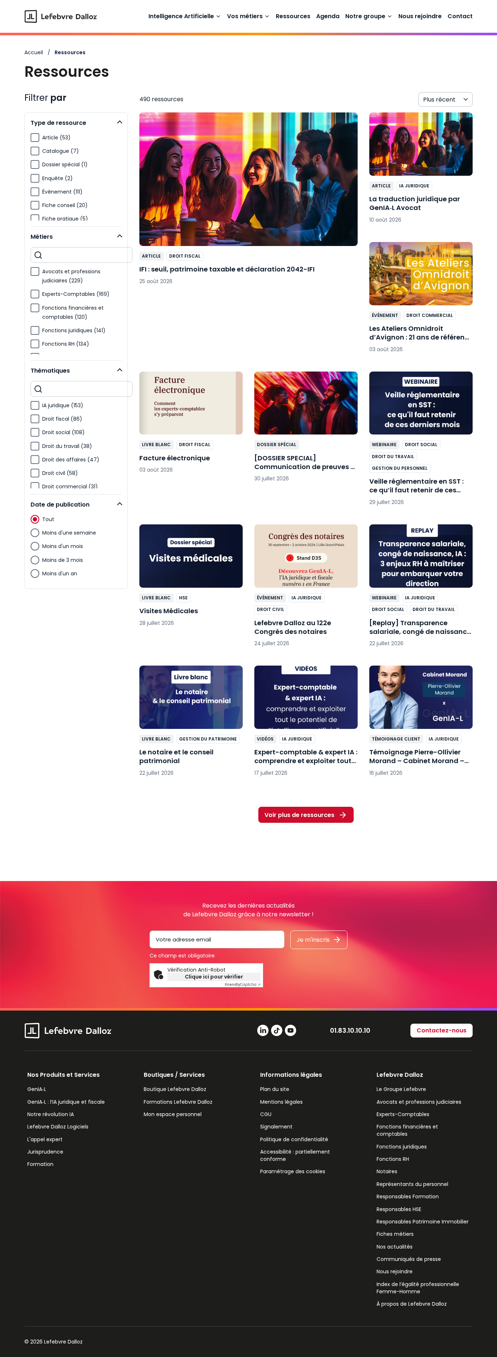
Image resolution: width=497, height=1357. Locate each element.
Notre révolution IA (50, 1114)
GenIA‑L (36, 1089)
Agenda (327, 16)
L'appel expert (45, 1139)
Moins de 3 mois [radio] (62, 560)
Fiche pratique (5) (65, 218)
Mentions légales (281, 1102)
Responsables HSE (399, 1209)
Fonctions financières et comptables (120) (73, 312)
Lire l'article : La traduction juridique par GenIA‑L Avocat (421, 171)
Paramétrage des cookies (292, 1171)
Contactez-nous (441, 1030)
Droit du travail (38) (67, 446)
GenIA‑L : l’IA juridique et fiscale (66, 1102)
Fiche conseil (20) (65, 205)
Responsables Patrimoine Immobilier (423, 1221)
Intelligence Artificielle (181, 16)
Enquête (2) (57, 178)
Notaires (387, 1171)
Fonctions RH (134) (65, 344)
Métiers (42, 237)
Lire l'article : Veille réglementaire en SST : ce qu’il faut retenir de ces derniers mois (421, 442)
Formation (40, 1164)
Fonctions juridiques (402, 1146)
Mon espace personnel (173, 1114)
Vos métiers (245, 16)
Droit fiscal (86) (62, 418)
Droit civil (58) (60, 473)
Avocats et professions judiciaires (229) (71, 276)
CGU (265, 1114)
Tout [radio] (48, 519)
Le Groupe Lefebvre (401, 1089)
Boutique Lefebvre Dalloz (175, 1089)
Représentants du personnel (412, 1184)
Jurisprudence (45, 1151)
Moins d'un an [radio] (59, 573)
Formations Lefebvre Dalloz (178, 1102)
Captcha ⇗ (243, 984)
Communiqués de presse (409, 1259)
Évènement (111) (62, 191)
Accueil (33, 52)
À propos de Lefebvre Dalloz (412, 1304)
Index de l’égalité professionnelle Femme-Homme (418, 1288)
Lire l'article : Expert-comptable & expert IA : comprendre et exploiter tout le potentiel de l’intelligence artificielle (306, 724)
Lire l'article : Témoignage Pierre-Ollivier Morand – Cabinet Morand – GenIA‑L (421, 724)
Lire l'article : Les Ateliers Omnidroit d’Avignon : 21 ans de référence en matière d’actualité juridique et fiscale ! (421, 301)
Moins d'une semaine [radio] (69, 532)
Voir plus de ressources (299, 815)
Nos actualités (395, 1246)
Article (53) (56, 137)
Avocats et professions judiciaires (419, 1102)
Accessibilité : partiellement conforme (295, 1155)
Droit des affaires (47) (70, 459)
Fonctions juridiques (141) (74, 330)
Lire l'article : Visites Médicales (191, 579)
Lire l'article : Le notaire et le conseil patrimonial (191, 724)
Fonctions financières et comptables (407, 1130)
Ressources (293, 16)
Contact (460, 16)
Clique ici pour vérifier (214, 976)
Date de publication (60, 504)
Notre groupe (365, 16)
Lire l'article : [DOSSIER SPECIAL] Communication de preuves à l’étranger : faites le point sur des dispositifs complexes (306, 430)
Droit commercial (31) (70, 486)
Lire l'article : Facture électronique (191, 426)
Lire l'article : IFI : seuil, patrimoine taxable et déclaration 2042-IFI (248, 202)
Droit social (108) (63, 432)
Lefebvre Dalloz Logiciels (57, 1126)
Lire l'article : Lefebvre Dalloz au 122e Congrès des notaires (306, 589)
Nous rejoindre (420, 16)
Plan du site (274, 1089)
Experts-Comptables (403, 1114)
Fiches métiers (395, 1234)
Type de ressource (58, 123)
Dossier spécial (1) (65, 164)
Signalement (276, 1126)
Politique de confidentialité (294, 1139)
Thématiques (50, 370)
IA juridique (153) (62, 405)
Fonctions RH (393, 1159)
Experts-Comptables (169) (76, 294)
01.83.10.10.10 (350, 1030)
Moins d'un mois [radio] (62, 546)
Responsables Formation (408, 1196)
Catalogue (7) (60, 151)
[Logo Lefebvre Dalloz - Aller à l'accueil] (60, 16)
